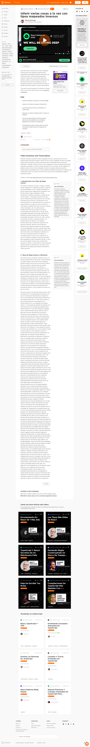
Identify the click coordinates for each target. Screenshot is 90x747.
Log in (77, 2)
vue (61, 573)
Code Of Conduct (51, 727)
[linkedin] (77, 11)
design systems (5, 67)
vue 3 (28, 606)
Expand (46, 483)
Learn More (30, 48)
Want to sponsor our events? (82, 72)
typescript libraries (35, 606)
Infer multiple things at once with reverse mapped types (43, 177)
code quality (5, 55)
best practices (28, 573)
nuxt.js (65, 573)
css (9, 61)
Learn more (64, 60)
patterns (31, 540)
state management (6, 65)
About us (18, 723)
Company (18, 721)
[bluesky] (87, 11)
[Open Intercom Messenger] (87, 744)
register (29, 149)
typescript (50, 540)
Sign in (23, 149)
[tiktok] (84, 11)
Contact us (18, 727)
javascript (4, 43)
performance (5, 57)
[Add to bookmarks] (41, 514)
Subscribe (7, 84)
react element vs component (60, 540)
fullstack (11, 55)
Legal (48, 721)
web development (6, 49)
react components (6, 59)
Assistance (34, 721)
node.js (11, 53)
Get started (60, 90)
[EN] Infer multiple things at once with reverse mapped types (38, 493)
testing (3, 63)
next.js (26, 540)
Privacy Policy (50, 725)
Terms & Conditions (51, 723)
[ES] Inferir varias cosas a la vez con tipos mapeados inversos (39, 495)
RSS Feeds (34, 727)
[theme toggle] (71, 2)
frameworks (56, 573)
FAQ (48, 2)
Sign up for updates (82, 268)
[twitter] (79, 11)
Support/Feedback (55, 2)
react (22, 540)
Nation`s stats (64, 2)
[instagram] (82, 11)
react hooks (5, 61)
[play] (44, 40)
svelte (6, 45)
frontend (10, 51)
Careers (17, 725)
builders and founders (7, 47)
